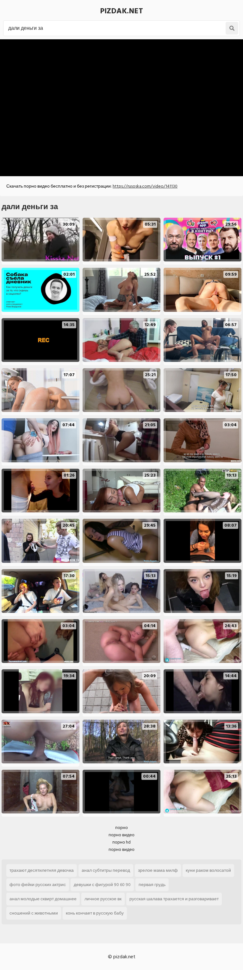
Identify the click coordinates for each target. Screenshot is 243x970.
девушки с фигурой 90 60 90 (102, 884)
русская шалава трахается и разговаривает (174, 899)
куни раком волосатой (208, 870)
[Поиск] (232, 28)
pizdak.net (121, 11)
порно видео (121, 834)
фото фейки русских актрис (37, 884)
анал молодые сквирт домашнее (43, 899)
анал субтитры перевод (106, 870)
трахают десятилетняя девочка (41, 870)
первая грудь (152, 884)
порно (121, 827)
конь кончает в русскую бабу (95, 913)
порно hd (121, 842)
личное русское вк (103, 899)
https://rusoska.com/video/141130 (145, 186)
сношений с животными (33, 913)
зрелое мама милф (158, 870)
